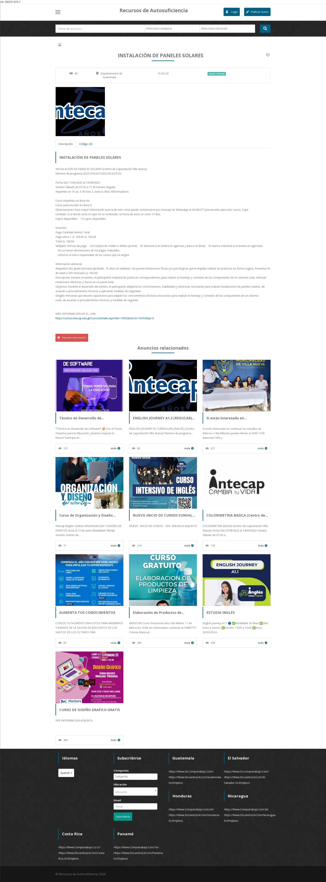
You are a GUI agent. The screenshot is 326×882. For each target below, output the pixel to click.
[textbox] (160, 28)
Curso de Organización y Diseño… (87, 515)
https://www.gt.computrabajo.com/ (191, 771)
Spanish (65, 773)
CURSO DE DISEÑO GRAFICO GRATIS (89, 709)
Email (117, 800)
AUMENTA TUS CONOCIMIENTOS (87, 612)
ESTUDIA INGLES (220, 612)
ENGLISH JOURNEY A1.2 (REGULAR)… (164, 418)
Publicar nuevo (259, 12)
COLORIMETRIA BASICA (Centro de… (237, 515)
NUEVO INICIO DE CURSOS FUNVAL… (164, 515)
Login (234, 12)
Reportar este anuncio (74, 337)
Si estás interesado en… (226, 418)
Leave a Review (217, 73)
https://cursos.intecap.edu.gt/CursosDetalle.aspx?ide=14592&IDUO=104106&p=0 (104, 318)
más (114, 448)
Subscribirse (123, 816)
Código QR (85, 144)
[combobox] (172, 28)
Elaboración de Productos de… (158, 612)
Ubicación (120, 784)
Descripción (65, 144)
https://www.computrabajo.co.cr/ (79, 847)
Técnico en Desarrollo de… (81, 418)
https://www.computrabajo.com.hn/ (191, 809)
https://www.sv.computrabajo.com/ (246, 771)
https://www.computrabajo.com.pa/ (136, 847)
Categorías (121, 770)
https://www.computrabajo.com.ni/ (246, 809)
